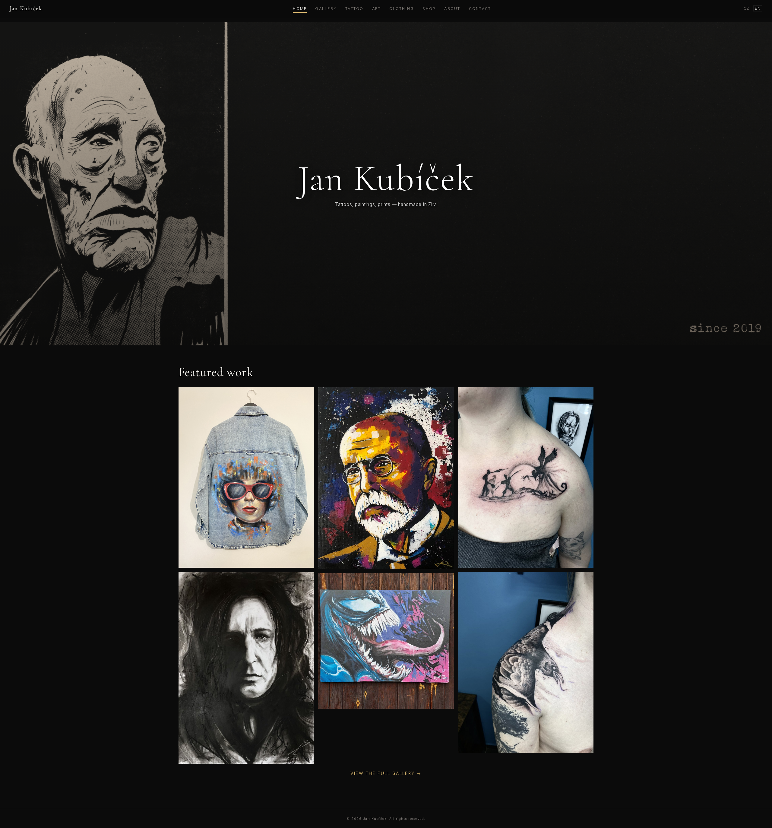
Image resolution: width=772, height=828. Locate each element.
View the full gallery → (385, 773)
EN (758, 8)
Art (376, 8)
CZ (747, 8)
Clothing (401, 8)
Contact (480, 8)
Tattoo (354, 8)
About (452, 8)
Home (300, 8)
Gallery (326, 8)
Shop (429, 8)
